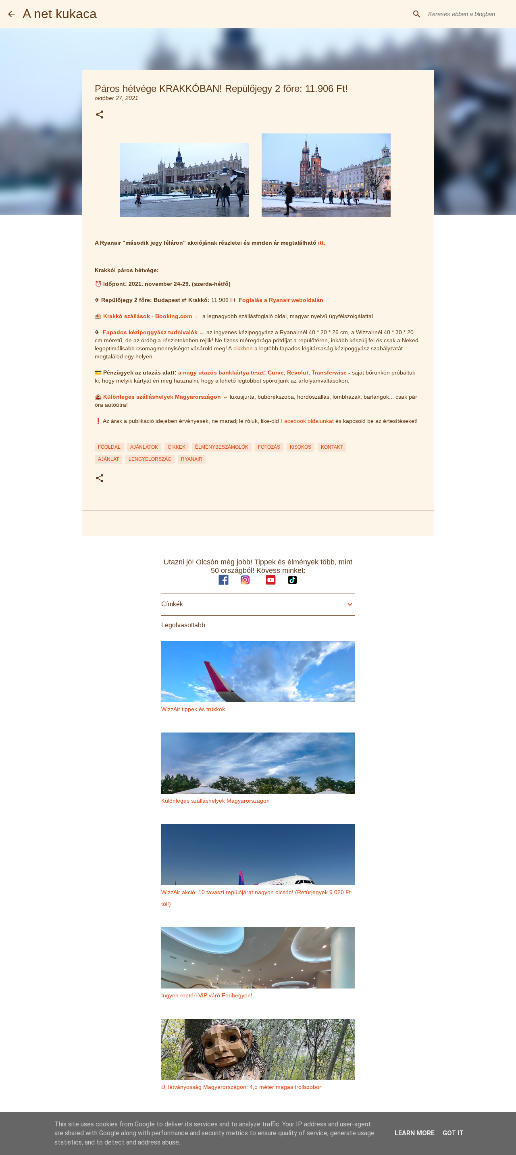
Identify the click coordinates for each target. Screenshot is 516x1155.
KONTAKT (332, 447)
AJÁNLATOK (144, 447)
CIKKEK (176, 447)
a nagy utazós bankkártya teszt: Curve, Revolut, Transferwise (262, 372)
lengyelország (150, 459)
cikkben (243, 348)
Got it (453, 1133)
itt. (321, 242)
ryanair (191, 459)
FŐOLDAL (109, 447)
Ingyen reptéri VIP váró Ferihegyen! (206, 995)
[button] (99, 115)
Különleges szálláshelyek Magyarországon (162, 396)
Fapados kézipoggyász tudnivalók (150, 332)
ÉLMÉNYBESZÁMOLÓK (221, 447)
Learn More (415, 1133)
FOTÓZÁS (269, 447)
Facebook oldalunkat (307, 421)
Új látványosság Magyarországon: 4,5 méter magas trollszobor (241, 1087)
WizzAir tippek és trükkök (193, 709)
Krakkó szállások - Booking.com (147, 316)
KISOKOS (300, 447)
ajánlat (108, 459)
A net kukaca (60, 13)
